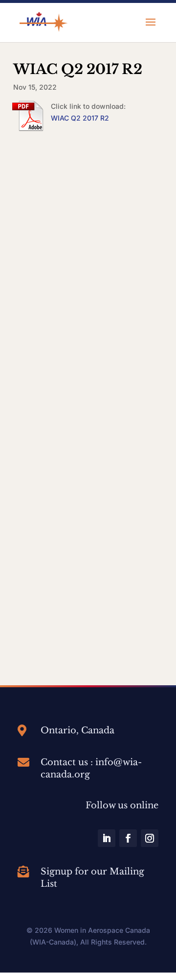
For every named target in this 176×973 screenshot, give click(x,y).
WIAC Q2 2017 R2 (80, 118)
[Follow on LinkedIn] (106, 838)
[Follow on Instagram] (149, 838)
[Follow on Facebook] (128, 838)
